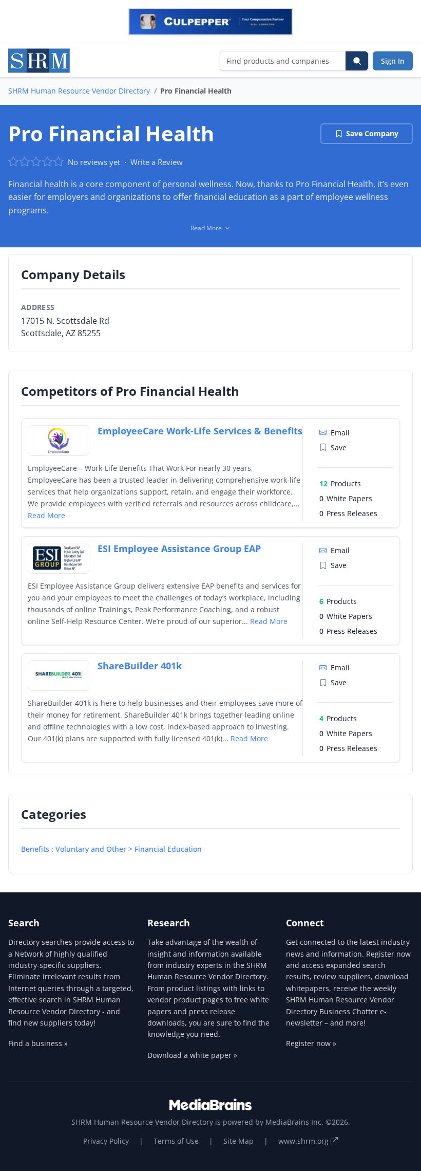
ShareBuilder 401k (140, 666)
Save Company (372, 133)
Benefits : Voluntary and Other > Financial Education (111, 849)
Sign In (393, 61)
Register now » (311, 1043)
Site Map (238, 1141)
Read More (46, 515)
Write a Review (156, 162)
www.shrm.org (304, 1141)
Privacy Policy (106, 1141)
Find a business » (38, 1043)
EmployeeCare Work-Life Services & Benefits (200, 431)
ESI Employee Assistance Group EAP (179, 548)
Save (339, 447)
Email (340, 432)
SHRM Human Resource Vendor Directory (79, 91)
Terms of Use (176, 1141)
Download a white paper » (192, 1055)
